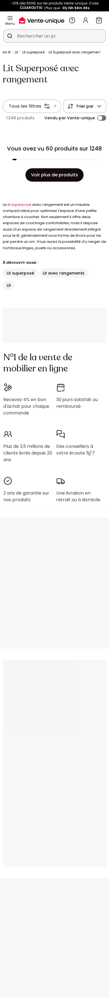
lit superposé (19, 204)
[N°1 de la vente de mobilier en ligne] (41, 20)
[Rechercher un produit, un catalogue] (10, 36)
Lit (16, 52)
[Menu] (10, 18)
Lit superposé (33, 52)
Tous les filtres (25, 106)
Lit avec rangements (63, 273)
